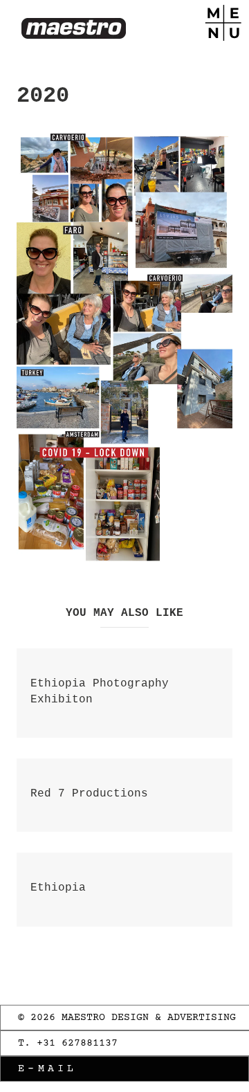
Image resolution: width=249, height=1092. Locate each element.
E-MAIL (47, 1069)
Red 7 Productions (89, 794)
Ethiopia (58, 888)
